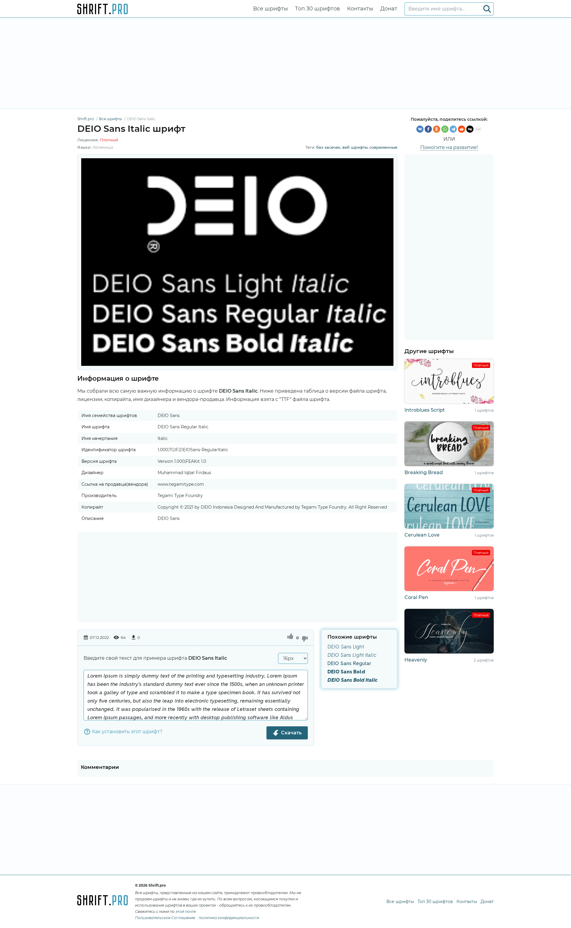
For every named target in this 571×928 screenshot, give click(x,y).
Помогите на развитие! (449, 147)
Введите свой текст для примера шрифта (155, 658)
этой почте (185, 911)
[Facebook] (428, 129)
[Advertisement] (285, 63)
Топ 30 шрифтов (317, 8)
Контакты (360, 8)
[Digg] (469, 129)
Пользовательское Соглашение (165, 918)
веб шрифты (355, 147)
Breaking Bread (423, 472)
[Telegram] (453, 129)
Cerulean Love (422, 535)
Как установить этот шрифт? (127, 731)
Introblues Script (424, 410)
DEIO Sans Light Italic (352, 655)
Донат (388, 8)
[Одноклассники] (436, 129)
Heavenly (415, 660)
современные (383, 147)
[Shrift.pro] (102, 9)
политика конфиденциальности (229, 918)
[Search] (487, 8)
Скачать (291, 733)
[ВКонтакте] (419, 129)
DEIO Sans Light (345, 647)
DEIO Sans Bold (346, 672)
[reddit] (461, 129)
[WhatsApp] (444, 129)
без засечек (328, 147)
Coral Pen (416, 597)
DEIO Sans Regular (349, 663)
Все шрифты (270, 8)
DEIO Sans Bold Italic (352, 680)
